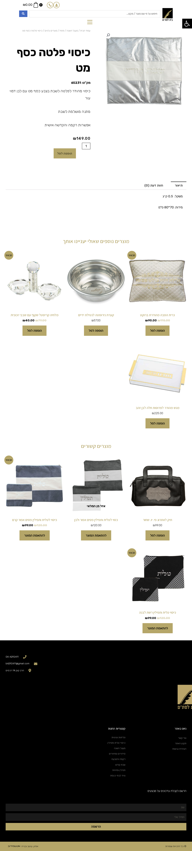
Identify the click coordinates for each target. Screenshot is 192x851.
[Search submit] (23, 13)
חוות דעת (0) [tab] (153, 185)
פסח (62, 30)
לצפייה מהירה (157, 306)
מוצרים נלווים (51, 30)
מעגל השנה (72, 30)
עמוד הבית (85, 30)
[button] (187, 23)
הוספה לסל (64, 153)
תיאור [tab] (179, 185)
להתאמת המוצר (96, 535)
